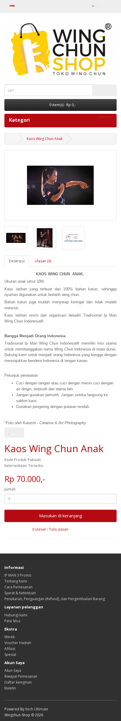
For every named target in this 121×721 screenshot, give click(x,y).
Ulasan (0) (43, 261)
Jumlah (10, 489)
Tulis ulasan (58, 529)
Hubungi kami (15, 615)
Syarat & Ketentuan (20, 592)
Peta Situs (12, 620)
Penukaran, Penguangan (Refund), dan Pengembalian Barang (54, 598)
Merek (9, 636)
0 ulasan (39, 529)
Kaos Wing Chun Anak (45, 138)
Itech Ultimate (36, 709)
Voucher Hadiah (17, 642)
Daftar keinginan (18, 682)
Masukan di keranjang (60, 515)
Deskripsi (17, 261)
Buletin (10, 688)
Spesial (10, 654)
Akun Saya (12, 670)
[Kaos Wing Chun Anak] (60, 185)
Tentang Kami (15, 581)
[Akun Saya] (90, 5)
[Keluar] (112, 5)
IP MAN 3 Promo (17, 575)
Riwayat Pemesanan (20, 676)
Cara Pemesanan (18, 587)
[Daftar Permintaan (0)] (99, 5)
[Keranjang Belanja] (105, 5)
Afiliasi (9, 648)
